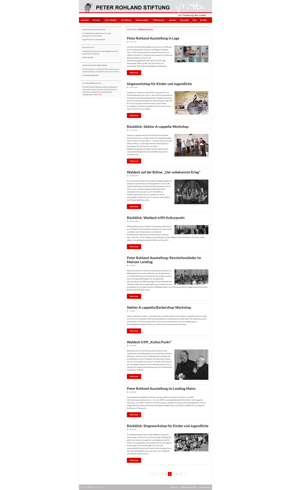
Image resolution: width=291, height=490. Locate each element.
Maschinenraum (204, 487)
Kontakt (203, 20)
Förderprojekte (142, 20)
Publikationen (159, 20)
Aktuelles (96, 20)
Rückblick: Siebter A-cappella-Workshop (157, 126)
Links (194, 20)
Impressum (174, 487)
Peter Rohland (111, 20)
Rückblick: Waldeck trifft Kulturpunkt (156, 218)
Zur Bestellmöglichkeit (90, 75)
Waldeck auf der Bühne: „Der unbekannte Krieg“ (163, 172)
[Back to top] (286, 485)
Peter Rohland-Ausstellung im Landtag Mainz (161, 388)
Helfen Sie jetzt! (88, 57)
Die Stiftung (126, 20)
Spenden (172, 20)
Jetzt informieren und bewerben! (94, 39)
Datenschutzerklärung (188, 487)
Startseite (85, 20)
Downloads (184, 20)
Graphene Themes (98, 487)
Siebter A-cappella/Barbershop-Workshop (159, 307)
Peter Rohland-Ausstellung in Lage (153, 38)
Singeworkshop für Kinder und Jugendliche (159, 84)
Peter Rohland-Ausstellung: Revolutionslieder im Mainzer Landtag (164, 260)
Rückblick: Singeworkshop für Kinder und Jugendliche (167, 426)
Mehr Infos (98, 94)
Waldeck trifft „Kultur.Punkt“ (149, 342)
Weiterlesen (134, 73)
